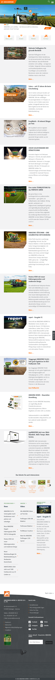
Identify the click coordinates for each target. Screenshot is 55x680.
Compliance (8, 630)
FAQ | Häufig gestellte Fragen (37, 607)
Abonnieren (49, 642)
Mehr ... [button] (31, 79)
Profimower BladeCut (26, 526)
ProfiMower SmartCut (26, 531)
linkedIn (46, 625)
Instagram (35, 625)
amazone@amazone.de (14, 618)
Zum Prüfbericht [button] (34, 388)
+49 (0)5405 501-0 (13, 613)
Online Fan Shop (34, 610)
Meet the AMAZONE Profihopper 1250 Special (26, 538)
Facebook (34, 621)
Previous (4, 485)
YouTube (34, 629)
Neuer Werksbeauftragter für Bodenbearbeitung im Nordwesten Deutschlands (10, 557)
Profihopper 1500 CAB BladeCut (26, 520)
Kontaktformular (34, 604)
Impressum (8, 622)
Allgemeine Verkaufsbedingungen (13, 627)
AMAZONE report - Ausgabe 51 (41, 503)
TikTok (46, 621)
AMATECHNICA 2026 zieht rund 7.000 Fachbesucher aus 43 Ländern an (10, 570)
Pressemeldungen (9, 503)
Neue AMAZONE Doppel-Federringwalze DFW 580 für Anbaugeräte (10, 530)
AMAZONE (22, 503)
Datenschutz (8, 624)
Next (50, 485)
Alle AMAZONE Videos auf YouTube (26, 512)
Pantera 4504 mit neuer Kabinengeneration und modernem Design (10, 542)
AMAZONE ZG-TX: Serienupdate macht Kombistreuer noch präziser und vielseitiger (9, 516)
